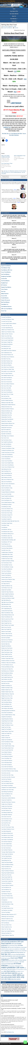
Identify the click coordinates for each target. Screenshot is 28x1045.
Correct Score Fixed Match (7, 460)
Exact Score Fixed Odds (6, 494)
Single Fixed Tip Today (6, 727)
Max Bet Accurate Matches (7, 635)
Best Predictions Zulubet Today (8, 369)
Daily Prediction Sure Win (7, 477)
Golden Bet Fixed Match (6, 589)
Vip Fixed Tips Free (5, 906)
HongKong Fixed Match (6, 276)
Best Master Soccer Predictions (8, 356)
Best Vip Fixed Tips (5, 396)
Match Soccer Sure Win (6, 627)
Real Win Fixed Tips (6, 683)
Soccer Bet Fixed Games (7, 754)
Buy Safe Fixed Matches (6, 444)
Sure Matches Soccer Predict (7, 835)
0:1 (15, 92)
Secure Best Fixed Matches (7, 712)
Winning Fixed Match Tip (6, 933)
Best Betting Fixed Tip (6, 346)
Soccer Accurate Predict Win (7, 750)
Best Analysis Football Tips (7, 342)
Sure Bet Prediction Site (6, 810)
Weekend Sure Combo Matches (8, 920)
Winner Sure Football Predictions (8, 931)
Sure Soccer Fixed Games (7, 845)
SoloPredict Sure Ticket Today (8, 789)
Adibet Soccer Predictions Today (8, 331)
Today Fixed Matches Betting (7, 864)
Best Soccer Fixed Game (7, 379)
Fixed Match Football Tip (6, 519)
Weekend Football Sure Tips (7, 918)
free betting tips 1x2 (16, 961)
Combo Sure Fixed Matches (7, 454)
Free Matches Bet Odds (16, 133)
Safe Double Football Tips (7, 700)
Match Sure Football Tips (6, 629)
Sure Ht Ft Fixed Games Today (8, 827)
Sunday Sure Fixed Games (7, 806)
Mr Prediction (4, 285)
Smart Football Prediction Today (8, 745)
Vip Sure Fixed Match (6, 912)
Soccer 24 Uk (4, 295)
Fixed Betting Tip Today (6, 506)
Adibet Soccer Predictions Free (8, 329)
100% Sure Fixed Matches (6, 308)
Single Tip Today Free (6, 737)
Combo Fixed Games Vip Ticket (8, 452)
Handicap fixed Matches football (8, 598)
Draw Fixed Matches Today (7, 487)
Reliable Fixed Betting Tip (7, 685)
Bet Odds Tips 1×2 (6, 133)
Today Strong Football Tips (7, 877)
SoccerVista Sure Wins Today (7, 775)
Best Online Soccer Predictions (8, 367)
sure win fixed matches (9, 973)
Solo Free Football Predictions (7, 783)
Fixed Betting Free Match (7, 504)
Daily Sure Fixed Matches (7, 481)
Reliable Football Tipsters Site (7, 691)
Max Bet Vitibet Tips (6, 643)
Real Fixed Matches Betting (7, 673)
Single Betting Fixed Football (7, 720)
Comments (16, 27)
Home (14, 8)
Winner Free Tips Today (6, 929)
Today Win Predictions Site (7, 879)
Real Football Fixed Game (7, 675)
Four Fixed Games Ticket (6, 163)
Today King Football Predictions (8, 872)
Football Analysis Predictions (7, 552)
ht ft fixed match (9, 963)
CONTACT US (7, 127)
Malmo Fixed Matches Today (7, 612)
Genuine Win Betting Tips (7, 581)
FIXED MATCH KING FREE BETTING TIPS (10, 521)
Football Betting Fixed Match (7, 556)
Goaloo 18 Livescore (5, 300)
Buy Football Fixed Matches (7, 442)
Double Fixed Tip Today (6, 485)
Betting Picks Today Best (7, 421)
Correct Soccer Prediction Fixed (8, 467)
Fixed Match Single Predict (7, 523)
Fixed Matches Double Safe (7, 537)
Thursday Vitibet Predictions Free (8, 852)
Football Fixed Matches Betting (8, 560)
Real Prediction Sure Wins (7, 679)
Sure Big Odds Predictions (7, 814)
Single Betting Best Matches (7, 718)
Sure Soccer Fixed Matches (7, 1)
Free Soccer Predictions (6, 571)
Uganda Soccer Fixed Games (7, 897)
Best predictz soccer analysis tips (8, 371)
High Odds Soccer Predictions (7, 602)
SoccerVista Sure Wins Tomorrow (8, 777)
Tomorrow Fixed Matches (6, 883)
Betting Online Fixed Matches (7, 419)
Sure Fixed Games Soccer (7, 818)
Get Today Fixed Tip (6, 583)
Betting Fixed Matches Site (7, 410)
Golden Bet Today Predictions (7, 591)
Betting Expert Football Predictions (8, 404)
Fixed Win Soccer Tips (6, 550)
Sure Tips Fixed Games (6, 847)
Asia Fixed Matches (5, 274)
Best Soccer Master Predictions (8, 383)
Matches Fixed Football (6, 631)
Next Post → (24, 176)
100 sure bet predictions (9, 942)
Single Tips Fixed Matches (7, 739)
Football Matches (4, 297)
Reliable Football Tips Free (7, 689)
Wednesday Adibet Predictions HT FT (9, 914)
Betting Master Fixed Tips (7, 415)
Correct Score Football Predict (7, 462)
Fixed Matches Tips (10, 1032)
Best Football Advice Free (7, 352)
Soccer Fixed (5, 26)
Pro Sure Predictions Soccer (7, 664)
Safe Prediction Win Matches (7, 708)
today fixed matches (16, 979)
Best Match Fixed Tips (6, 358)
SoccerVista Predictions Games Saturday (10, 770)
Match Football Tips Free (6, 623)
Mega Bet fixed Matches (6, 646)
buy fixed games (13, 954)
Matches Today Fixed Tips (7, 633)
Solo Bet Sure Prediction (6, 779)
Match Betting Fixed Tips (6, 621)
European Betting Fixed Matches (8, 492)
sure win (22, 971)
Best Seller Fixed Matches (7, 377)
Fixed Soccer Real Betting (7, 546)
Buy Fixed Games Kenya (6, 440)
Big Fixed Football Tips (6, 429)
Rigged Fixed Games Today (7, 698)
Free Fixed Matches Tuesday (7, 566)
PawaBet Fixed (4, 282)
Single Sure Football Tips (6, 733)
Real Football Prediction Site (7, 677)
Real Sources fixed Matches (7, 681)
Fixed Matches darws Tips (7, 535)
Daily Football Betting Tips (7, 473)
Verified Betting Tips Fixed (7, 902)
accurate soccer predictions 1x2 (14, 949)
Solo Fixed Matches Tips (6, 781)
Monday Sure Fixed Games (7, 648)
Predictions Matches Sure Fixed (8, 660)
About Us (14, 16)
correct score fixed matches (19, 956)
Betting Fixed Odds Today (7, 412)
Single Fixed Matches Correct (7, 725)
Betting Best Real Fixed (9, 25)
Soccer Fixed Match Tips (6, 758)
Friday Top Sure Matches (6, 573)
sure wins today (6, 979)
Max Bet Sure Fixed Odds (7, 641)
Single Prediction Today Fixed (7, 731)
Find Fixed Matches (5, 280)
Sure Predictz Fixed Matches (7, 839)
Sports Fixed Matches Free (7, 793)
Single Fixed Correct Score (7, 723)
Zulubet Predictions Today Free (8, 935)
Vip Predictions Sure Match (7, 910)
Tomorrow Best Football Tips (7, 881)
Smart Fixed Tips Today (6, 743)
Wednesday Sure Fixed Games (8, 916)
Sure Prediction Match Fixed (7, 837)
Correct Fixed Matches (6, 458)
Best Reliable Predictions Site (7, 375)
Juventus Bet (4, 278)
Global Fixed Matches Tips (7, 585)
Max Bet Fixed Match (6, 637)
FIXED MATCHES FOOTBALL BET (9, 539)
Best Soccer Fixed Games (7, 381)
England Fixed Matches (6, 287)
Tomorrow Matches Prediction (7, 885)
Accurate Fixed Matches (7, 27)
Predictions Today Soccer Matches (8, 662)
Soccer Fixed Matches (6, 272)
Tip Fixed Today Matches (7, 856)
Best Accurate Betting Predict (7, 338)
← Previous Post (4, 176)
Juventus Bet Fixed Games (7, 610)
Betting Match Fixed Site (6, 417)
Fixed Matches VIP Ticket (7, 541)
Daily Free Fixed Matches (7, 475)
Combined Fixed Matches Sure (8, 450)
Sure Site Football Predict (7, 843)
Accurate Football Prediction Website (9, 323)
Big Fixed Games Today (6, 431)
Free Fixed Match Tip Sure (7, 564)
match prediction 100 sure (12, 967)
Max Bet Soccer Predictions (7, 639)
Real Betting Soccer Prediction (8, 671)
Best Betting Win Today (6, 348)
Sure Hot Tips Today (6, 825)
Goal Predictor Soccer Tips (7, 587)
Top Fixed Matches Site (6, 887)
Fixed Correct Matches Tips (7, 510)
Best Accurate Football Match (7, 340)
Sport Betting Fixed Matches (7, 791)
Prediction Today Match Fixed (7, 658)
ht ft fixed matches (22, 170)
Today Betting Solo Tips (6, 860)
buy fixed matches (20, 954)
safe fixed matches (12, 969)
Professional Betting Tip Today (8, 666)
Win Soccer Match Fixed (6, 924)
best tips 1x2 (6, 170)
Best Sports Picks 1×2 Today (7, 394)
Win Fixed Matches (5, 922)
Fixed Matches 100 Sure (6, 529)
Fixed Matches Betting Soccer (8, 533)
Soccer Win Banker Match (7, 762)
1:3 (15, 71)
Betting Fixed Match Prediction (8, 408)
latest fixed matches (11, 965)
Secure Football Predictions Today (8, 714)
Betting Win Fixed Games (7, 427)
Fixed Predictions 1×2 (6, 544)
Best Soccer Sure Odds (6, 387)
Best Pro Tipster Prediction (7, 373)
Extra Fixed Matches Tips (7, 500)
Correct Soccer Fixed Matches (8, 465)
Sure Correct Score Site (6, 816)
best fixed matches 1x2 (20, 952)
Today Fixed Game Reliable (7, 862)
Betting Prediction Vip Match (7, 425)
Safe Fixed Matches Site (6, 704)
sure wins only (18, 977)
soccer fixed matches (19, 969)
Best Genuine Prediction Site (7, 354)
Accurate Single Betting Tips (7, 327)
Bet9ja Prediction (4, 293)
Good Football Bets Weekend (7, 596)
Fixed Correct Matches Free (7, 508)
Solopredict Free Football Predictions (9, 787)
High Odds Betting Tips (6, 600)
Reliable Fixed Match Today (7, 687)
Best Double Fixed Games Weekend (9, 350)
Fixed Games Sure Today (7, 517)
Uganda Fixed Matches (6, 265)
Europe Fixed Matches (6, 490)
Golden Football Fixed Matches (8, 594)
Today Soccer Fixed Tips (6, 874)
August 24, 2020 (13, 26)
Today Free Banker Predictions (8, 870)
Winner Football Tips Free (7, 927)
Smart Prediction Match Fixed (7, 748)
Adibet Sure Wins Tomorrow (7, 333)
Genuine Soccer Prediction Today (8, 579)
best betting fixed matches (17, 950)
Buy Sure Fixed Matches (6, 446)
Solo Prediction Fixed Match (7, 785)
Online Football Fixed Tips (7, 654)
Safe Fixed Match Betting (7, 702)
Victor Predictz (4, 289)
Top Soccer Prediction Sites (7, 895)
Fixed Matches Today (5, 267)
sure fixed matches (9, 971)
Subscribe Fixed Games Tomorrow (8, 802)
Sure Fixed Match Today (6, 820)
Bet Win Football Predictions (7, 400)
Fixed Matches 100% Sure (6, 270)
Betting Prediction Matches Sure (8, 423)
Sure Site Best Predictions (7, 841)
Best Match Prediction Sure (7, 360)
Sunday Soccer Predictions (7, 804)
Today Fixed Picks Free (6, 868)
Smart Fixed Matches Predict (7, 741)
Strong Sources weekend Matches (8, 797)
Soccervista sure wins (6, 773)
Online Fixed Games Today (7, 652)
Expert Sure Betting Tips (6, 498)
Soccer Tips (3, 310)
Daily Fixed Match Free (6, 471)
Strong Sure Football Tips (7, 800)
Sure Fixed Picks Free (6, 822)
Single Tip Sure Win (5, 735)
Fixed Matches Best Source (7, 531)
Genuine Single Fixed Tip (6, 577)
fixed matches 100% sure (14, 960)
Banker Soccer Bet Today (7, 336)
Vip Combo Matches (14, 13)
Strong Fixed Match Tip (6, 795)
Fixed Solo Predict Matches (7, 548)
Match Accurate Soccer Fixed (7, 619)
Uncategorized (4, 899)
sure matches (18, 971)
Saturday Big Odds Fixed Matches (8, 710)
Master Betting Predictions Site (8, 614)
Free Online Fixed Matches (7, 569)
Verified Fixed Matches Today (7, 904)
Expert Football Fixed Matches (8, 496)
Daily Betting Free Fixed (6, 469)
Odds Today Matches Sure (7, 650)
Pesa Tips (3, 291)
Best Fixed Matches (5, 302)
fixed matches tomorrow (8, 961)
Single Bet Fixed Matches (7, 716)
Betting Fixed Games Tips (7, 406)
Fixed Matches (13, 18)
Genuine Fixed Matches (6, 575)
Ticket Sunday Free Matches (7, 854)
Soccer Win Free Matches (7, 764)
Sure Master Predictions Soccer (8, 829)
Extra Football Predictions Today (8, 502)
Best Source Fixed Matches (7, 392)
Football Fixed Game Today (7, 558)
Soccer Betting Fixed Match (7, 756)
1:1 (25, 79)
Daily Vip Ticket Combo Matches (8, 483)
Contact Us (14, 21)
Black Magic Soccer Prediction (8, 435)
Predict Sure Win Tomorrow (7, 656)
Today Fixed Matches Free (7, 866)
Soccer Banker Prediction (7, 752)
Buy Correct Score (5, 437)
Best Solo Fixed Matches (7, 390)
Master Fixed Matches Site (7, 616)
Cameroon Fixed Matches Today (8, 448)
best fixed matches (9, 952)
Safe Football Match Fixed (19, 155)
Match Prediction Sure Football (8, 625)
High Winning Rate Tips (6, 604)
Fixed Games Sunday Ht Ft (7, 514)
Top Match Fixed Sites (6, 891)
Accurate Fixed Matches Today (8, 319)
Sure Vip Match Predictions (7, 849)
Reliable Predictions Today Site (8, 693)
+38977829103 (16, 103)
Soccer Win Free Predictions (7, 766)
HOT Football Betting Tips (7, 608)
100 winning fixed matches (13, 945)
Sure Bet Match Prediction (7, 808)
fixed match (14, 958)
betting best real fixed (14, 170)
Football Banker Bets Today (7, 554)
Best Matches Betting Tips (7, 363)
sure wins (17, 975)
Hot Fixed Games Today (6, 606)
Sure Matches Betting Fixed (7, 833)
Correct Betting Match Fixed (7, 456)
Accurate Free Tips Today (7, 325)
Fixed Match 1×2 (4, 304)
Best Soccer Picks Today (7, 385)
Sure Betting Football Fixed (7, 812)
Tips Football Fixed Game (7, 858)
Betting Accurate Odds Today (7, 402)
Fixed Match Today (5, 525)
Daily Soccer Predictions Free (7, 479)
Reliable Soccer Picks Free (7, 695)
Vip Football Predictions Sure (7, 908)
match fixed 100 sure (5, 172)
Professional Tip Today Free (7, 668)
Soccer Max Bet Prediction (7, 760)
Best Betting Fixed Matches (7, 344)
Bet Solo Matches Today (6, 398)
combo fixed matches (6, 956)
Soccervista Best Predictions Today (9, 768)
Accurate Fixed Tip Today (7, 321)
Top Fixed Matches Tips (6, 889)
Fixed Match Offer (14, 11)
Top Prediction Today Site (7, 893)
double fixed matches (5, 958)
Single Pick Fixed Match (6, 729)
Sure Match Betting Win (6, 831)
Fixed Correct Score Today (7, 512)
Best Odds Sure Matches (7, 365)
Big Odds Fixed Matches (6, 433)
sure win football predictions (15, 172)
